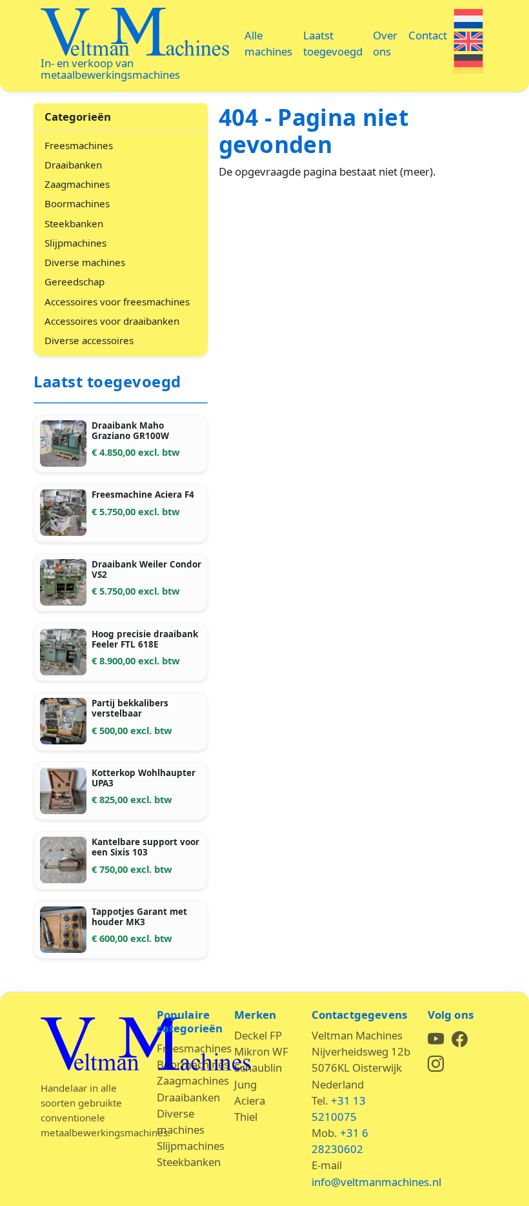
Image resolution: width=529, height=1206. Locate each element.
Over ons (385, 43)
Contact (427, 35)
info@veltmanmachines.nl (376, 1181)
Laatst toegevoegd (333, 43)
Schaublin (258, 1067)
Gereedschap (75, 281)
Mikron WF (261, 1051)
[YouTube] (437, 1041)
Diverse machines (85, 262)
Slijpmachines (75, 242)
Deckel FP (258, 1035)
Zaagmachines (77, 184)
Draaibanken (73, 164)
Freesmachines (79, 145)
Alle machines (268, 43)
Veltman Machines (134, 32)
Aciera (249, 1100)
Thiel (245, 1116)
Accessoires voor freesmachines (117, 301)
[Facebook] (460, 1041)
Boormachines (77, 203)
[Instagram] (436, 1065)
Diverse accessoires (89, 340)
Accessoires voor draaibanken (112, 320)
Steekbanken (74, 223)
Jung (245, 1084)
